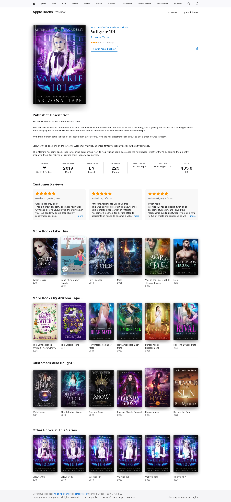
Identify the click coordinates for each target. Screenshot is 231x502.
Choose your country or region (183, 497)
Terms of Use (108, 497)
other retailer (81, 494)
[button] (188, 3)
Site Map (130, 497)
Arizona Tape (100, 37)
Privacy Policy (91, 497)
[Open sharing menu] (197, 49)
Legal (120, 497)
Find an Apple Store (62, 494)
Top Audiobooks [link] (189, 12)
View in (103, 49)
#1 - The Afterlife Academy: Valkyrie (109, 27)
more (80, 216)
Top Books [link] (171, 12)
